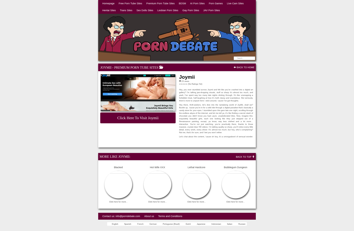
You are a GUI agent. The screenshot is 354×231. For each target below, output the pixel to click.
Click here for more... (118, 202)
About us (149, 216)
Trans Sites (126, 10)
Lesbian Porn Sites (167, 10)
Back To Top (244, 157)
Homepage (108, 3)
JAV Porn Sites (211, 10)
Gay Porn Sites (190, 10)
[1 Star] (180, 84)
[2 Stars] (181, 84)
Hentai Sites (109, 10)
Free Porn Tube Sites (130, 3)
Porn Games (216, 3)
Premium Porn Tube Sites (160, 3)
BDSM (182, 3)
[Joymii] (138, 92)
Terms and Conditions (170, 216)
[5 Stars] (186, 84)
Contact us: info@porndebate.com (121, 216)
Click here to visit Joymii (138, 118)
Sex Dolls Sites (144, 10)
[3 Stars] (183, 84)
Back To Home (245, 67)
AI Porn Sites (197, 3)
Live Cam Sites (235, 3)
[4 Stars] (185, 84)
